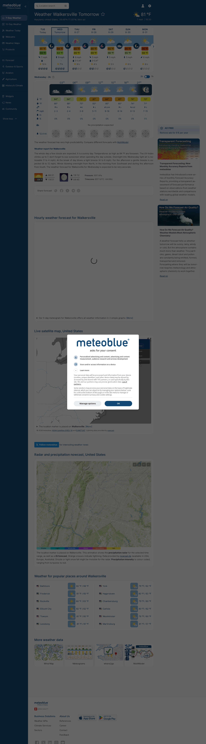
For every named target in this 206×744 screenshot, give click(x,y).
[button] (103, 370)
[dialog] (103, 372)
